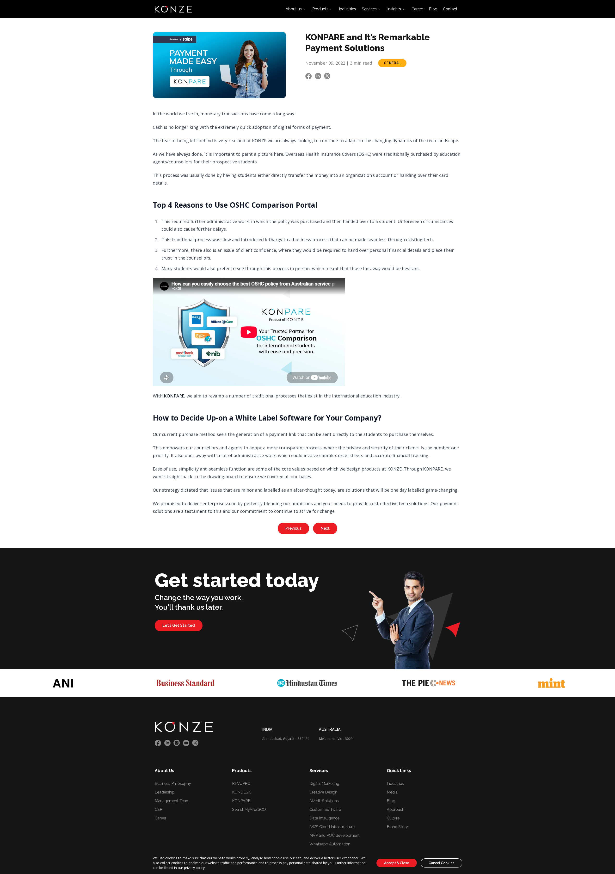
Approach (395, 809)
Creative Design (323, 792)
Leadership (164, 792)
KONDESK (241, 792)
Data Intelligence (324, 818)
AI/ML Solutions (324, 801)
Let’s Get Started (178, 625)
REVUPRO (241, 783)
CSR (158, 809)
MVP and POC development (334, 835)
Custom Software (325, 809)
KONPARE (174, 396)
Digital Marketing (324, 783)
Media (392, 792)
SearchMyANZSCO (249, 809)
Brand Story (397, 826)
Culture (393, 818)
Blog (433, 9)
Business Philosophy (173, 783)
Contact (450, 9)
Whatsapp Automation (329, 844)
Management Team (172, 801)
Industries (347, 9)
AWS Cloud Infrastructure (332, 826)
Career (417, 9)
